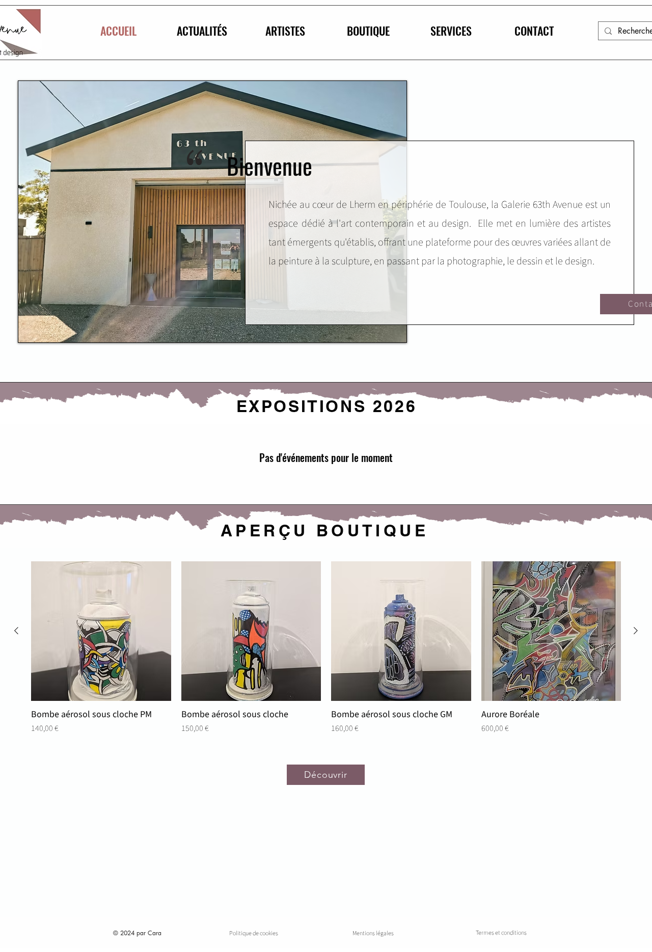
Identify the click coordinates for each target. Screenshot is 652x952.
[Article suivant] (636, 630)
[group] (326, 654)
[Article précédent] (16, 630)
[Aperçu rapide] (101, 631)
